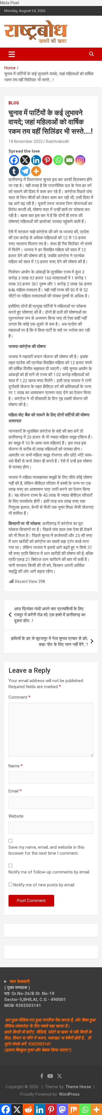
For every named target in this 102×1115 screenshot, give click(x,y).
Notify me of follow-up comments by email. (49, 872)
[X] (25, 160)
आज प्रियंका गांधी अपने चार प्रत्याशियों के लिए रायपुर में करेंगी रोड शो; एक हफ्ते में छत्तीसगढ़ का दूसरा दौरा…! (49, 614)
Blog (13, 103)
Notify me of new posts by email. (44, 884)
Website (16, 816)
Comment (19, 697)
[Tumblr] (14, 171)
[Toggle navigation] (11, 54)
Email (15, 791)
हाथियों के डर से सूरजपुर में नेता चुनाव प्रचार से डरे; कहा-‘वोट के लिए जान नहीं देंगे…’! (49, 641)
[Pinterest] (47, 160)
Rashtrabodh (57, 141)
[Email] (69, 160)
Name (15, 766)
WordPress (69, 1094)
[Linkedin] (36, 160)
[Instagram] (80, 160)
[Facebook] (14, 160)
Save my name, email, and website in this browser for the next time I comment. (46, 850)
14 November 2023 (25, 141)
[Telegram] (25, 171)
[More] (36, 171)
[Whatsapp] (58, 160)
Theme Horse (78, 1086)
